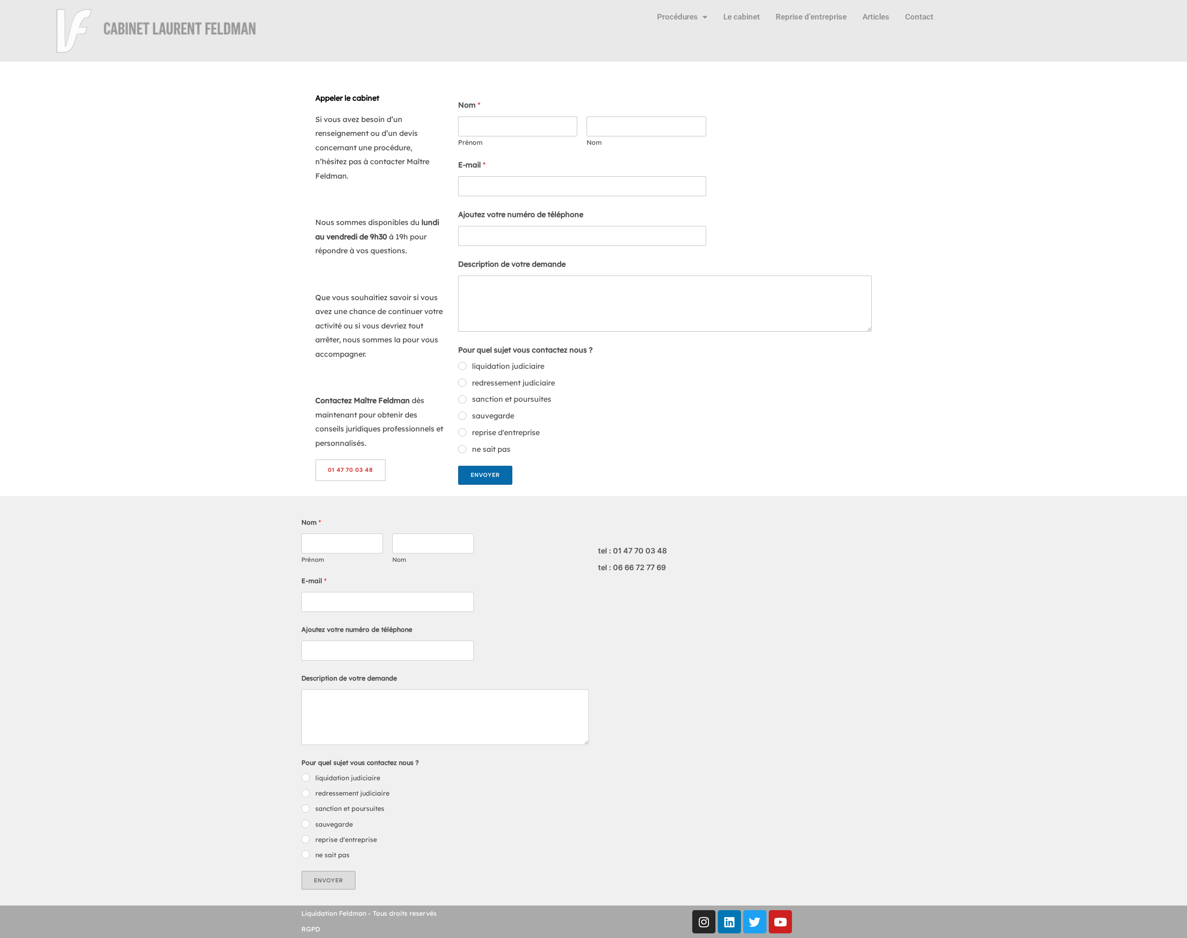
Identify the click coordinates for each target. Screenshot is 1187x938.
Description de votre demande (512, 264)
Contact (919, 16)
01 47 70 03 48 (350, 470)
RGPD (310, 929)
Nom (594, 143)
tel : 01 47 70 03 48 (632, 550)
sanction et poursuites (511, 399)
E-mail (471, 165)
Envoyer (485, 475)
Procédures (677, 16)
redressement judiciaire (513, 382)
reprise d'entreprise (506, 432)
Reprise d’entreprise (811, 16)
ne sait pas (491, 449)
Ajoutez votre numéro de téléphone (520, 214)
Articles (875, 16)
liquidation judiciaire (508, 366)
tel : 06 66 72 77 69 (632, 567)
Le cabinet (741, 16)
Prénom (470, 143)
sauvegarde (493, 415)
